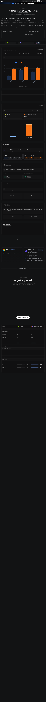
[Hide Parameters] (14, 337)
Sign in (39, 1)
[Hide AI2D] (14, 370)
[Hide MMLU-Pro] (14, 367)
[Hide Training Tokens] (14, 340)
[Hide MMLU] (14, 364)
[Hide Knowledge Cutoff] (14, 346)
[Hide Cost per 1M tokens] (14, 351)
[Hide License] (14, 343)
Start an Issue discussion (28, 239)
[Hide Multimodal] (14, 334)
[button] (14, 42)
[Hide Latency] (14, 354)
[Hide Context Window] (14, 331)
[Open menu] (44, 1)
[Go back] (2, 43)
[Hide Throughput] (14, 357)
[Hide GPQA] (14, 362)
